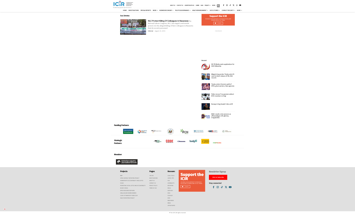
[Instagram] (227, 5)
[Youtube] (240, 5)
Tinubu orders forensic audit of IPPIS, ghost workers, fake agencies (222, 85)
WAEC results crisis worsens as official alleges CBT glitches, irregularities (221, 115)
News (122, 33)
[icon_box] (218, 19)
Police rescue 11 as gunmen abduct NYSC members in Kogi (222, 95)
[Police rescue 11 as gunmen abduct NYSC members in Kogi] (206, 96)
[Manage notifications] (4, 209)
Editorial (150, 31)
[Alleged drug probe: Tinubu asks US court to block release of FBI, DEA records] (206, 76)
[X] (233, 5)
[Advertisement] (218, 43)
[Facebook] (223, 5)
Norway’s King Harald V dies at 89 (222, 104)
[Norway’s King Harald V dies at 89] (206, 106)
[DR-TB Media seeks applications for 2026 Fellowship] (206, 66)
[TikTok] (230, 5)
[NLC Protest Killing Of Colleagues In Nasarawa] (133, 27)
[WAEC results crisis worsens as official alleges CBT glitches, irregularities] (206, 116)
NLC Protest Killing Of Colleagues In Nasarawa (168, 21)
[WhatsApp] (237, 5)
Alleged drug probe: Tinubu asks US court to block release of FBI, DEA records (222, 76)
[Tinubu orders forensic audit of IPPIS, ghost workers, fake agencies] (206, 86)
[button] (218, 6)
